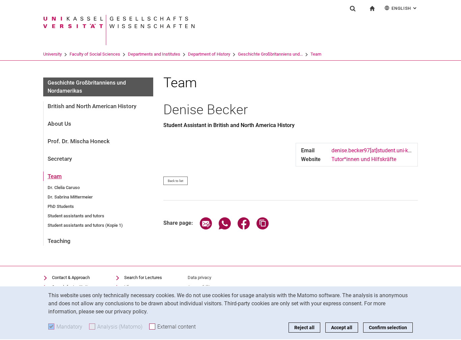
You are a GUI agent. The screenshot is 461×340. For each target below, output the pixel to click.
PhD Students (61, 206)
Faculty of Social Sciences (95, 54)
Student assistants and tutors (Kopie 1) (85, 225)
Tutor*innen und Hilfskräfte (363, 159)
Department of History (209, 54)
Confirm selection (388, 327)
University (52, 54)
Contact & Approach (71, 277)
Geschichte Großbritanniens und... (270, 54)
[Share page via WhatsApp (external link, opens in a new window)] (225, 227)
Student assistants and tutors (76, 215)
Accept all (341, 327)
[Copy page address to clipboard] (262, 227)
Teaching (59, 241)
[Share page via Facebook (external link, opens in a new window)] (244, 227)
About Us (59, 123)
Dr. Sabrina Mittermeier (70, 196)
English (404, 8)
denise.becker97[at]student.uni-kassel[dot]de (384, 150)
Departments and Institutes (154, 54)
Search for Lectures (143, 277)
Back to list (175, 181)
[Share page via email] (206, 227)
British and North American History (92, 106)
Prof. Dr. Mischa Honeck (79, 141)
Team (315, 54)
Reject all (304, 327)
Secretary (60, 158)
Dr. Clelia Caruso (64, 187)
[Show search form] (352, 8)
